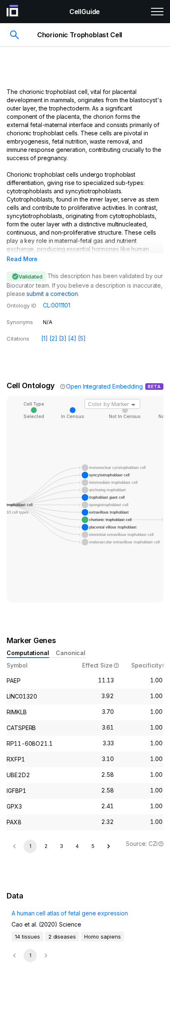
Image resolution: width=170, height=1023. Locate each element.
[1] (44, 338)
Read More (22, 258)
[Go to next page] (108, 846)
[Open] (133, 405)
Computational (28, 652)
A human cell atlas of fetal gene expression (70, 913)
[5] (82, 338)
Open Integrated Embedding (104, 386)
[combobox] (112, 404)
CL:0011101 (56, 305)
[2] (53, 338)
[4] (72, 338)
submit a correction (52, 293)
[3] (63, 338)
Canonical (70, 652)
